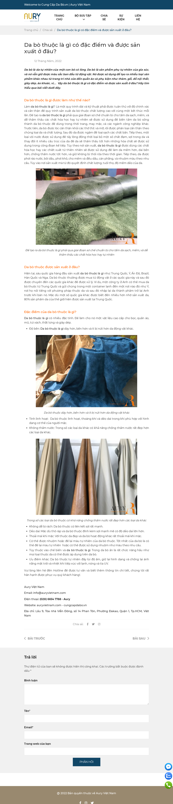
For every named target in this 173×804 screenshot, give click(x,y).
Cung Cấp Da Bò (52, 4)
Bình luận (31, 680)
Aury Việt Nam (80, 4)
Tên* (27, 711)
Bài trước (36, 638)
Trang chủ (59, 17)
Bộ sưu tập (83, 15)
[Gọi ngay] (168, 784)
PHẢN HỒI (87, 762)
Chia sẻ (104, 17)
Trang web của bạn (37, 744)
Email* (28, 727)
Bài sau (139, 638)
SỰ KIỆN (121, 17)
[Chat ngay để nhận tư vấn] (168, 766)
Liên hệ (138, 17)
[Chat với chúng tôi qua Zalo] (168, 775)
